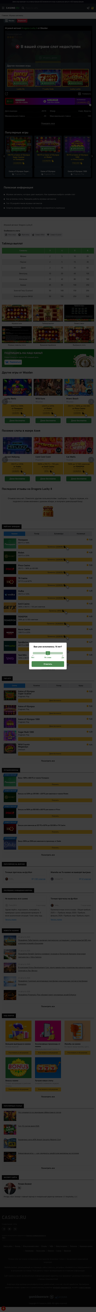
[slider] (48, 653)
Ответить (48, 664)
